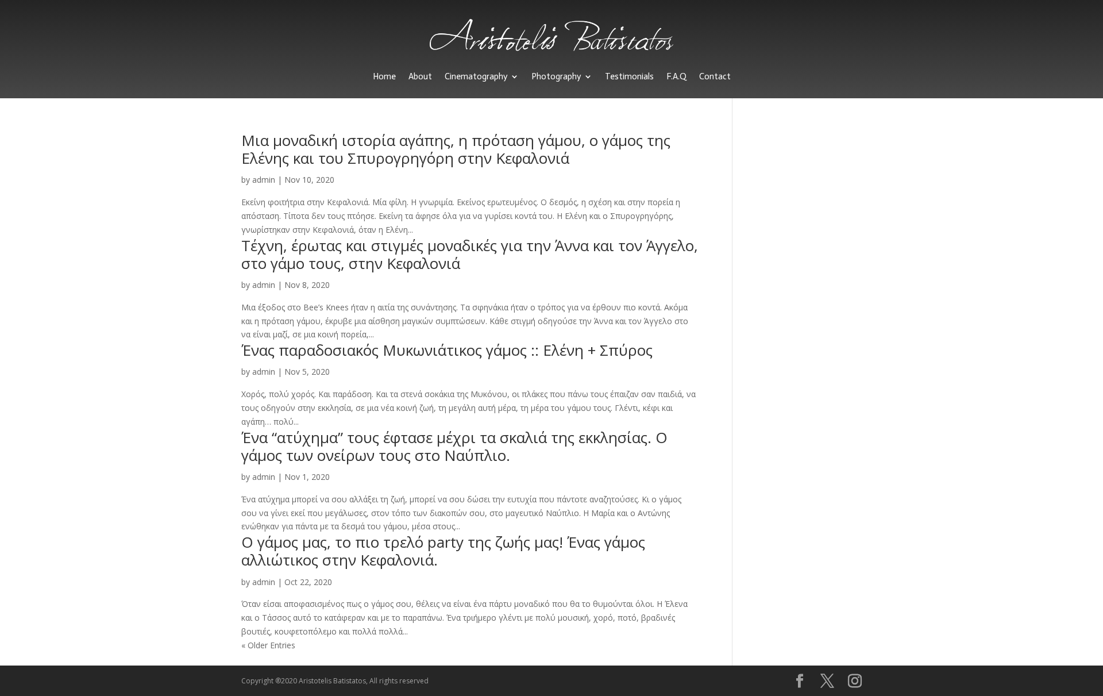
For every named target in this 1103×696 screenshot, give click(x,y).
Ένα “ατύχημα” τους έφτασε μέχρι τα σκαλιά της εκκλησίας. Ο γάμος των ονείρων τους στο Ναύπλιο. (454, 446)
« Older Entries (268, 645)
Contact (715, 76)
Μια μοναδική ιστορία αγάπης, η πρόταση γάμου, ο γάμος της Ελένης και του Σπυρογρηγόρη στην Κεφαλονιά (455, 149)
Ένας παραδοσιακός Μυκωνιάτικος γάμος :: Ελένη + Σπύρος (447, 350)
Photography (556, 76)
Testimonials (629, 76)
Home (384, 76)
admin (263, 179)
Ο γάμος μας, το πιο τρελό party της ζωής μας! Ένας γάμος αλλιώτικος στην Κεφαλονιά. (443, 551)
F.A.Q (676, 76)
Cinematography (476, 76)
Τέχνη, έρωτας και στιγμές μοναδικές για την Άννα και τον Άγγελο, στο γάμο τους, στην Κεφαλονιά (469, 254)
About (420, 76)
